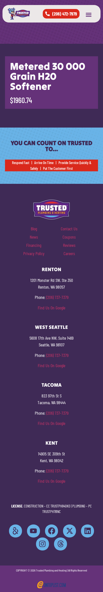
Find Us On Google (51, 307)
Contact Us (69, 228)
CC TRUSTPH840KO (58, 506)
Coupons (69, 237)
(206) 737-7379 (57, 297)
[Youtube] (33, 530)
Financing (33, 245)
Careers (69, 253)
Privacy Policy (33, 253)
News (34, 237)
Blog (34, 228)
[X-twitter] (69, 530)
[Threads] (60, 543)
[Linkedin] (87, 530)
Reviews (69, 245)
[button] (89, 15)
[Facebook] (51, 530)
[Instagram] (42, 543)
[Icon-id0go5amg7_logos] (15, 530)
